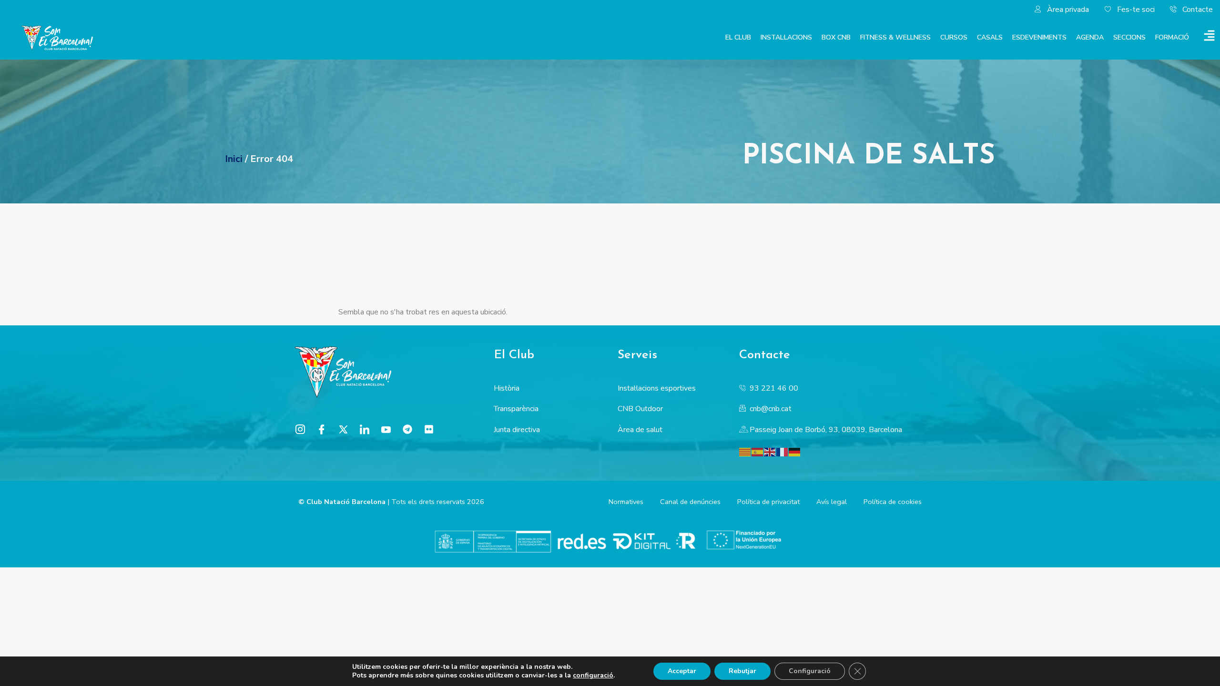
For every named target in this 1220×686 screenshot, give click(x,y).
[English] (770, 451)
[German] (795, 451)
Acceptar (682, 671)
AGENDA (1090, 37)
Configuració (810, 671)
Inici (234, 158)
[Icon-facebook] (321, 429)
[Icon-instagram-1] (300, 429)
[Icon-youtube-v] (386, 429)
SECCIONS (1129, 37)
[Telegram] (407, 429)
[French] (782, 451)
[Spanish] (758, 451)
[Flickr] (428, 429)
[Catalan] (745, 451)
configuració (593, 675)
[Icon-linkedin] (364, 429)
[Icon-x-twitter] (343, 429)
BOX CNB (836, 37)
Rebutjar (742, 671)
